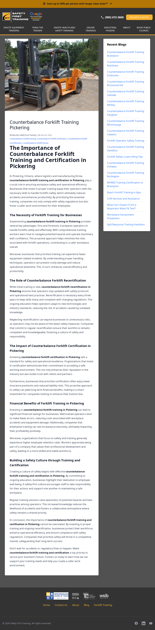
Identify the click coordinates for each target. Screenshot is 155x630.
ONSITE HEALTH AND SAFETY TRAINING (64, 29)
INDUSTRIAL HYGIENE (110, 29)
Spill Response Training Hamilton (126, 224)
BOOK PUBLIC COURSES (144, 29)
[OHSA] (75, 596)
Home (46, 605)
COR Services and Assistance (123, 198)
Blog (86, 605)
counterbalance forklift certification (51, 138)
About (75, 605)
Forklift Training (103, 605)
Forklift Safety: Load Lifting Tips (125, 156)
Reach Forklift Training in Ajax (124, 192)
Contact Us (61, 605)
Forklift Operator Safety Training (125, 140)
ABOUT (126, 27)
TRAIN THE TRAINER (37, 29)
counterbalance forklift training (23, 138)
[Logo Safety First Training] (15, 16)
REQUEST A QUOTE (139, 17)
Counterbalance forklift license (35, 143)
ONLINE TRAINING (91, 29)
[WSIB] (104, 596)
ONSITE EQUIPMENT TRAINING (13, 29)
